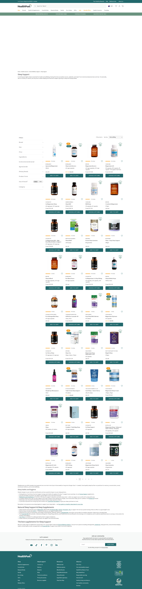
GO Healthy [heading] (48, 202)
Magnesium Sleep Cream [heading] (112, 390)
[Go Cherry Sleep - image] (54, 338)
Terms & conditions (42, 575)
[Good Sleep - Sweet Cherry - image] (94, 375)
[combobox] (69, 6)
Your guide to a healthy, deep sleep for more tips (70, 504)
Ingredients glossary (62, 577)
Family (62, 10)
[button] (116, 6)
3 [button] (85, 479)
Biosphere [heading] (107, 238)
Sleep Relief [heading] (69, 240)
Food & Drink (45, 10)
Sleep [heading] (47, 427)
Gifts (75, 10)
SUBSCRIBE (110, 544)
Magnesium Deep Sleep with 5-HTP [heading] (90, 353)
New (19, 10)
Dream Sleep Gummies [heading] (91, 240)
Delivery (39, 567)
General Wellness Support (64, 524)
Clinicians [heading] (107, 164)
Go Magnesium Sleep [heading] (51, 204)
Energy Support (84, 494)
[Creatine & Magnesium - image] (114, 189)
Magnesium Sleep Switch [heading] (92, 465)
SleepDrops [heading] (48, 388)
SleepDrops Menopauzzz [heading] (52, 390)
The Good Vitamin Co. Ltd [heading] (91, 388)
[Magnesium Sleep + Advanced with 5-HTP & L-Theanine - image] (114, 412)
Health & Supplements (34, 10)
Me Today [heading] (68, 425)
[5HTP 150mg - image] (74, 450)
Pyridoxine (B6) (54, 509)
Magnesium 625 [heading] (109, 166)
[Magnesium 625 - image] (114, 151)
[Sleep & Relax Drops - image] (114, 263)
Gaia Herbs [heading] (108, 463)
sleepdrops (97, 524)
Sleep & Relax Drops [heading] (110, 278)
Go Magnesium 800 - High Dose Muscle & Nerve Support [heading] (53, 241)
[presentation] (54, 168)
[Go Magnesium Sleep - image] (54, 189)
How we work (79, 577)
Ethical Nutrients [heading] (70, 388)
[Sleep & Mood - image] (54, 263)
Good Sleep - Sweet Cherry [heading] (92, 390)
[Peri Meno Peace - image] (74, 263)
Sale (80, 10)
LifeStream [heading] (88, 463)
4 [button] (88, 479)
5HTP (34, 511)
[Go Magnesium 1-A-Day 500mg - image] (94, 263)
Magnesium (40, 509)
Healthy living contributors (83, 580)
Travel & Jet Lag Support (54, 501)
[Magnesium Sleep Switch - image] (94, 450)
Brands (24, 10)
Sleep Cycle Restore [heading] (71, 166)
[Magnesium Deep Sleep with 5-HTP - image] (94, 338)
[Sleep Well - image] (74, 189)
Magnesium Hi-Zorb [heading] (51, 465)
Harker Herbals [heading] (69, 202)
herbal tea (91, 498)
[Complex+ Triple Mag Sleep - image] (74, 412)
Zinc (70, 509)
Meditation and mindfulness (26, 497)
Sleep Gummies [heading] (109, 465)
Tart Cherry (22, 517)
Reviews (78, 585)
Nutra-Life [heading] (108, 425)
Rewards (39, 570)
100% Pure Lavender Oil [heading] (72, 316)
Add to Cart (54, 175)
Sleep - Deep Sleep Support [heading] (112, 240)
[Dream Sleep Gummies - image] (94, 225)
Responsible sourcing (81, 575)
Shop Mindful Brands (62, 572)
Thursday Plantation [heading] (71, 314)
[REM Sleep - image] (94, 189)
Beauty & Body (54, 10)
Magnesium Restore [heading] (90, 166)
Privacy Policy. (105, 547)
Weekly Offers (87, 10)
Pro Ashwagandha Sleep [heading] (52, 316)
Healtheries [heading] (88, 314)
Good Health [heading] (108, 314)
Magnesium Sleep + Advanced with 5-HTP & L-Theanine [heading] (113, 428)
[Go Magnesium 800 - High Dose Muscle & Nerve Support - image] (54, 225)
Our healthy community (82, 583)
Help (107, 1)
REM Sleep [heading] (88, 204)
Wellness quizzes (61, 567)
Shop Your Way (60, 580)
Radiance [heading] (87, 238)
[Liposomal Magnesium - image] (54, 151)
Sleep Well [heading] (68, 204)
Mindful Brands (61, 570)
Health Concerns (97, 10)
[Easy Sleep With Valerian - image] (94, 301)
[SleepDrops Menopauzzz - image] (54, 375)
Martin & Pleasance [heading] (70, 238)
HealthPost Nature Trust (82, 570)
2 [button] (82, 479)
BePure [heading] (87, 164)
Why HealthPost (80, 572)
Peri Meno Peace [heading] (70, 278)
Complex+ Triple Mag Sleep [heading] (73, 427)
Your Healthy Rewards (98, 1)
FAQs (38, 572)
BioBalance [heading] (48, 164)
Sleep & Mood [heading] (49, 278)
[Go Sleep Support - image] (94, 412)
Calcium (60, 509)
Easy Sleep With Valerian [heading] (92, 316)
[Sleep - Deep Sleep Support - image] (114, 225)
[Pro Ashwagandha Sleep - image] (54, 301)
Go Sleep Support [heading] (90, 427)
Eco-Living (69, 10)
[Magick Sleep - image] (114, 338)
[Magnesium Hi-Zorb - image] (54, 450)
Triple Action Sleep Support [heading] (73, 390)
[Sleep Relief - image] (74, 225)
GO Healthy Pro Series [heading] (51, 314)
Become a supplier (41, 580)
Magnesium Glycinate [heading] (111, 316)
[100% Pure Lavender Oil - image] (74, 301)
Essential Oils (25, 514)
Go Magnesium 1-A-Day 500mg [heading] (93, 278)
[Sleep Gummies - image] (114, 450)
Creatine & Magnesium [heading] (111, 204)
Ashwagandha (64, 512)
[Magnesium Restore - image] (94, 151)
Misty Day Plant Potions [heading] (111, 351)
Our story (78, 564)
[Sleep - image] (54, 412)
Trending (106, 10)
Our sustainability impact (82, 567)
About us (121, 1)
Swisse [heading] (47, 425)
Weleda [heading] (107, 276)
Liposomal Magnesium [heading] (52, 166)
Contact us (40, 564)
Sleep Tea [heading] (68, 353)
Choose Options (94, 175)
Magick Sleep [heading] (108, 353)
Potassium (65, 509)
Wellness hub (112, 1)
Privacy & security (41, 577)
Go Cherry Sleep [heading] (50, 353)
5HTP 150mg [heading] (69, 465)
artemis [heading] (68, 351)
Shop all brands (60, 575)
